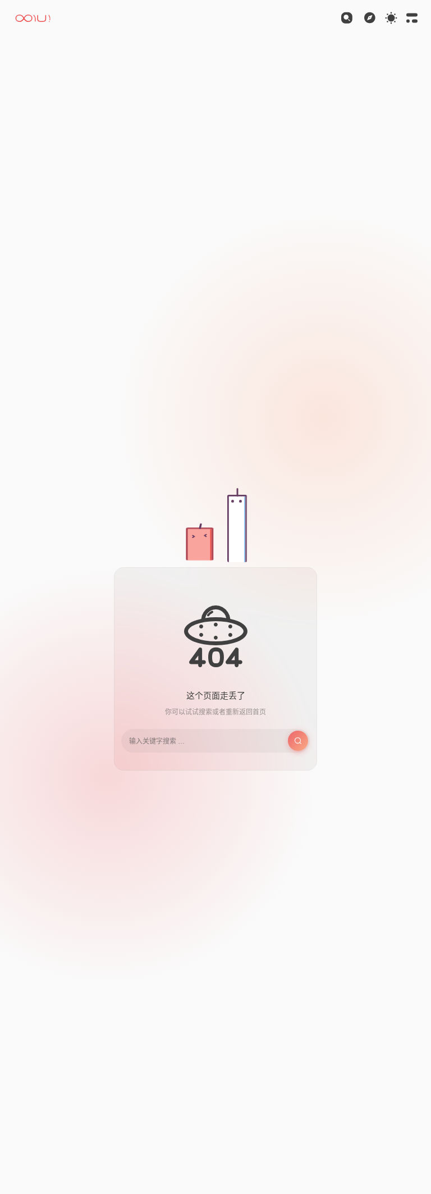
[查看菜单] (369, 18)
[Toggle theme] (391, 18)
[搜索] (346, 18)
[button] (34, 18)
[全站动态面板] (412, 18)
